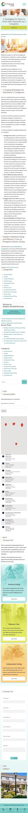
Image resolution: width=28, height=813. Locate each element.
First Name (6, 698)
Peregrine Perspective (12, 267)
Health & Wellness (9, 279)
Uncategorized (8, 298)
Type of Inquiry (7, 736)
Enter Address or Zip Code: (7, 403)
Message (5, 745)
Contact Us (14, 27)
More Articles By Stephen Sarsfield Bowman (14, 312)
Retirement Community (10, 292)
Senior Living (7, 294)
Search (3, 410)
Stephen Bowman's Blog (10, 296)
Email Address (7, 717)
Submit (15, 758)
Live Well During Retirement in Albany (14, 338)
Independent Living (9, 283)
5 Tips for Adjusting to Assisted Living (11, 323)
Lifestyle (6, 285)
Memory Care (7, 287)
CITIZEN (11, 805)
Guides (6, 276)
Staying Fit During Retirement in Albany (14, 332)
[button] (21, 426)
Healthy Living (8, 281)
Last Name (6, 707)
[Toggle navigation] (24, 4)
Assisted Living (8, 274)
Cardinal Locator (8, 454)
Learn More (14, 599)
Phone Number (7, 726)
